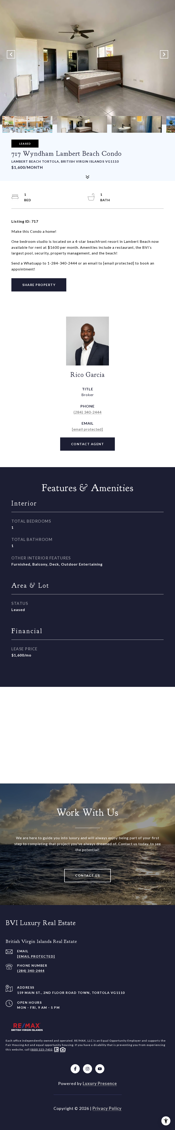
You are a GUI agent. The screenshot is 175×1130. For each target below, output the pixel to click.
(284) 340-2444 (88, 412)
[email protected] (118, 263)
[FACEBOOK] (75, 1068)
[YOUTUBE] (99, 1068)
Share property (38, 285)
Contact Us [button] (87, 875)
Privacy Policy (107, 1108)
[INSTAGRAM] (87, 1068)
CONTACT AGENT (87, 444)
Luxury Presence (100, 1083)
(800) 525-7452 (41, 1049)
